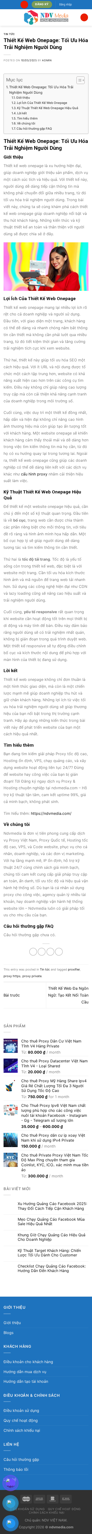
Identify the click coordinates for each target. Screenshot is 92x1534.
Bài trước (12, 995)
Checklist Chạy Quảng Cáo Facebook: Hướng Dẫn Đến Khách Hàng (52, 1268)
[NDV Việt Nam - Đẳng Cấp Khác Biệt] (46, 17)
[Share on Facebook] (33, 952)
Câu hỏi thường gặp (21, 1459)
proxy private (32, 976)
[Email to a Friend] (50, 952)
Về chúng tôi (26, 123)
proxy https (12, 976)
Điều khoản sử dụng (21, 1410)
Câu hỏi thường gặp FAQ (34, 128)
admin (46, 60)
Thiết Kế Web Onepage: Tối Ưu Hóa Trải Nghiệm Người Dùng (41, 89)
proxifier (74, 969)
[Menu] (6, 17)
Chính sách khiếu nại (22, 1430)
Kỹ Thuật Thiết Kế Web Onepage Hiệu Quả (47, 108)
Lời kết (22, 113)
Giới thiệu (23, 97)
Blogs (8, 1332)
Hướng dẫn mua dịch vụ (25, 1371)
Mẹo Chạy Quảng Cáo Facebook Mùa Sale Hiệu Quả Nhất (51, 1221)
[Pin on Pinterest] (59, 952)
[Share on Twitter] (42, 952)
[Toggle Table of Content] (78, 80)
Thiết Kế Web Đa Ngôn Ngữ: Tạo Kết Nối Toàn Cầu (68, 995)
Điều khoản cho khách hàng (28, 1361)
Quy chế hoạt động (21, 1420)
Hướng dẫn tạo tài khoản (26, 1381)
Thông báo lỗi (16, 1469)
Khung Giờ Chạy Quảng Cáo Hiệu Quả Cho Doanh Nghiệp (51, 1237)
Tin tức (9, 34)
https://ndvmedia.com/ (51, 813)
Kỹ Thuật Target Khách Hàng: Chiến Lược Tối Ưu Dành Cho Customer (49, 1252)
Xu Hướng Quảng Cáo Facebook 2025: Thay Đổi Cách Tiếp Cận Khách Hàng (52, 1205)
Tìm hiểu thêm (27, 118)
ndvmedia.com (61, 1527)
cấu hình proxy (34, 474)
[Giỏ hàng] (84, 17)
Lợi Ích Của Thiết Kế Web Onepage (42, 103)
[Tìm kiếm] (24, 5)
